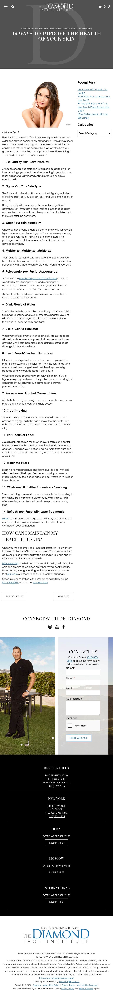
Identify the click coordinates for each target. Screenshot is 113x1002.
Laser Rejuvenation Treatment (34, 28)
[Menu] (5, 6)
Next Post (63, 596)
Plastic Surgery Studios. (69, 982)
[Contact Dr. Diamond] (109, 6)
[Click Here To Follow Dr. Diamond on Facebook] (63, 626)
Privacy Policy (68, 985)
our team (12, 573)
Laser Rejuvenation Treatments (63, 28)
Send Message (79, 737)
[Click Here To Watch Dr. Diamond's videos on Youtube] (57, 626)
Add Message (74, 698)
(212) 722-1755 (56, 816)
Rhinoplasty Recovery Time (93, 103)
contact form (40, 582)
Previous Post (14, 596)
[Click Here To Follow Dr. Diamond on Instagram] (50, 626)
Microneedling (85, 28)
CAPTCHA (71, 718)
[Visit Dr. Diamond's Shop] (100, 6)
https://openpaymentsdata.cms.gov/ (56, 978)
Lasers (5, 518)
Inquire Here (56, 842)
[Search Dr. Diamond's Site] (13, 7)
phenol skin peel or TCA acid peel (38, 278)
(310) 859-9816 (10, 582)
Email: (70, 688)
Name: (70, 667)
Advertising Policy (51, 985)
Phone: (70, 678)
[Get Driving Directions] (104, 6)
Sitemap (37, 985)
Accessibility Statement (87, 985)
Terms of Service (86, 989)
